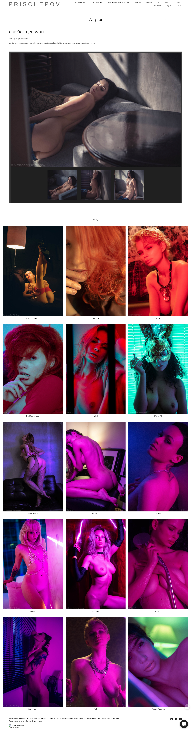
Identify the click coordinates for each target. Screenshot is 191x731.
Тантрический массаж (118, 3)
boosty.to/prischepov (18, 38)
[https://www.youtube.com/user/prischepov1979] (180, 719)
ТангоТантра (96, 3)
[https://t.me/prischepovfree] (176, 719)
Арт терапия (79, 3)
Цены (169, 6)
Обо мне (158, 6)
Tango (149, 3)
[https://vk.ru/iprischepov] (171, 719)
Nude (167, 3)
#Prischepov (14, 43)
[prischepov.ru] (34, 4)
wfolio (17, 727)
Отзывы (178, 3)
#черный (44, 43)
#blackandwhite (55, 43)
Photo (138, 3)
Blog (180, 6)
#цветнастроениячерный (74, 43)
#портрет (90, 43)
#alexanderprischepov (30, 43)
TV (158, 3)
